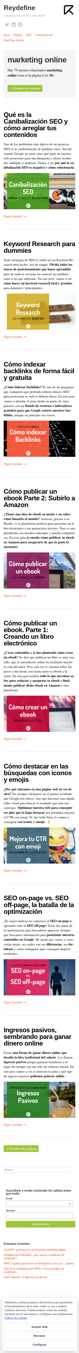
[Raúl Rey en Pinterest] (20, 23)
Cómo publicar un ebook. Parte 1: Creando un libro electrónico (30, 633)
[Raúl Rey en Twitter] (7, 23)
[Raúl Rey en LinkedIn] (13, 23)
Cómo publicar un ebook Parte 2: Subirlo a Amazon (39, 498)
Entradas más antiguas (25, 88)
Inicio (7, 35)
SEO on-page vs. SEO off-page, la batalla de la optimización (39, 904)
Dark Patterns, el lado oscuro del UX (25, 1277)
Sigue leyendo (15, 216)
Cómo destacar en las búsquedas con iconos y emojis (38, 772)
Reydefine (19, 7)
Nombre (10, 1210)
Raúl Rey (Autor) (14, 40)
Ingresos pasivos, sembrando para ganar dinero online (37, 1036)
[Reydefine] (68, 10)
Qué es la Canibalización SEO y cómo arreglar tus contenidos (36, 124)
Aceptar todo (39, 1326)
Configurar (39, 1344)
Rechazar (39, 1335)
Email (38, 1198)
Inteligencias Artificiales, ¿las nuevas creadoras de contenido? (34, 1256)
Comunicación (44, 35)
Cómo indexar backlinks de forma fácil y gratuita (39, 370)
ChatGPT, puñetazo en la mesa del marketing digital (35, 1249)
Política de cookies (16, 1317)
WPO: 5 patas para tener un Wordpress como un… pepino (39, 1263)
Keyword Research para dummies (39, 247)
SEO (29, 35)
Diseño (18, 35)
